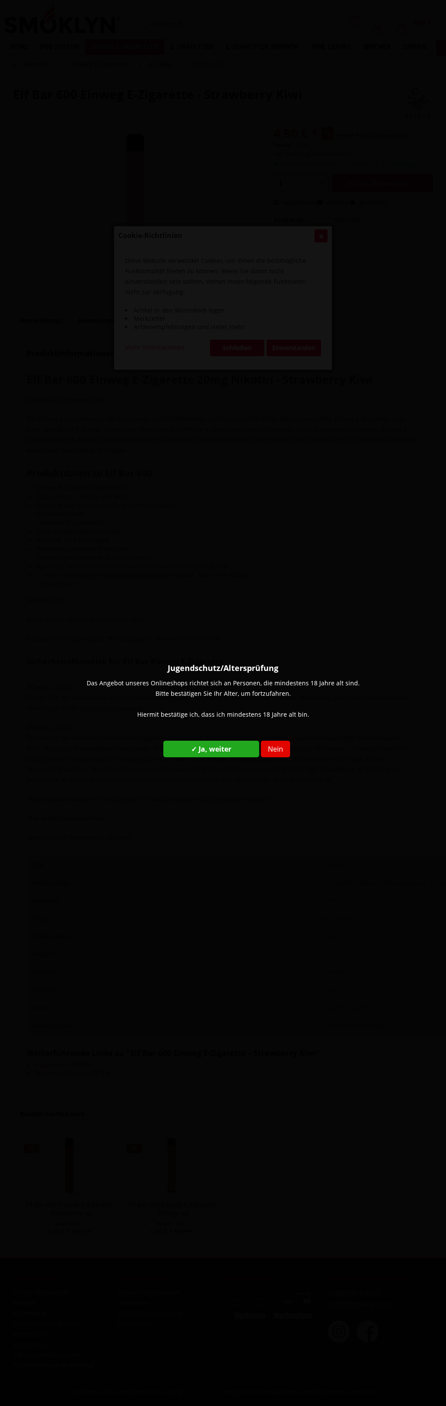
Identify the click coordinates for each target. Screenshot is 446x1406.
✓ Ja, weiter (211, 749)
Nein (275, 749)
